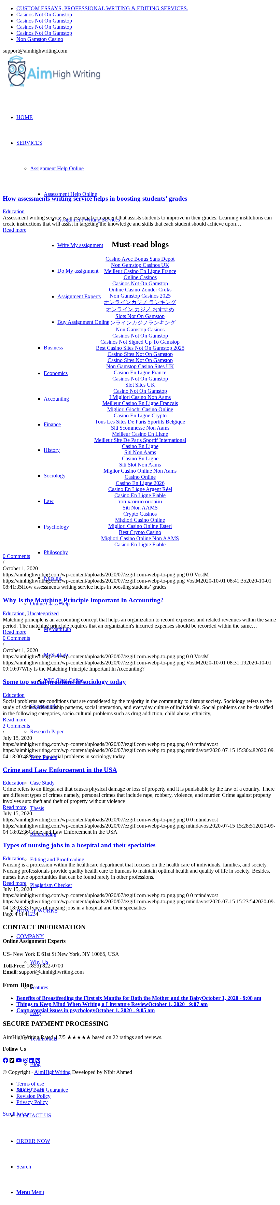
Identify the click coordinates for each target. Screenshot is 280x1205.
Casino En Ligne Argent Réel (140, 489)
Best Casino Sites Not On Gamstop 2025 (140, 348)
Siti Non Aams (140, 452)
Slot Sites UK (140, 385)
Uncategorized (43, 613)
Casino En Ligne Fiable (140, 495)
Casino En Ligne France (140, 372)
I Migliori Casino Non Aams (140, 397)
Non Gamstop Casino (39, 39)
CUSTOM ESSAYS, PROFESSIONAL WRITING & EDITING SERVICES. (102, 8)
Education (14, 211)
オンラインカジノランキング (140, 323)
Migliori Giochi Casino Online (140, 409)
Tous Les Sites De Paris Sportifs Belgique (140, 422)
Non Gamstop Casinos (140, 329)
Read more (14, 230)
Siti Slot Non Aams (140, 465)
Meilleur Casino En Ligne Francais (140, 403)
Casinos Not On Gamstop (44, 14)
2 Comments (16, 726)
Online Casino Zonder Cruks (140, 289)
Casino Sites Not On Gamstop (140, 354)
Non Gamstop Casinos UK (140, 265)
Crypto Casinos (140, 514)
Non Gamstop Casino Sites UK (140, 366)
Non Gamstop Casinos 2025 (140, 296)
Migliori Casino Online (140, 520)
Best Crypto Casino (140, 532)
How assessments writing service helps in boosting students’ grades (95, 198)
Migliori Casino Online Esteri (140, 526)
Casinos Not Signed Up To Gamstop (140, 342)
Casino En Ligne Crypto (140, 415)
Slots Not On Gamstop (140, 316)
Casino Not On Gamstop (140, 391)
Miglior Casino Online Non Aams (140, 471)
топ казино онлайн (140, 501)
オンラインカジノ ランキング (140, 302)
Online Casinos (140, 277)
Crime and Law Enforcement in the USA (60, 769)
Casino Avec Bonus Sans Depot (140, 259)
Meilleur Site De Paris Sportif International (140, 440)
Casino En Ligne (140, 446)
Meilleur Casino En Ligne (140, 434)
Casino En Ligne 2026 (140, 483)
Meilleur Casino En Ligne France (140, 271)
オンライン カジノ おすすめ (140, 309)
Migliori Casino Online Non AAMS (140, 538)
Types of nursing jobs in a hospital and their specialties (79, 845)
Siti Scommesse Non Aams (140, 428)
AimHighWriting (52, 1072)
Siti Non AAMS (140, 508)
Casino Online (140, 477)
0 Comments (16, 556)
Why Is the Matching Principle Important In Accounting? (83, 600)
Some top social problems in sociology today (64, 681)
